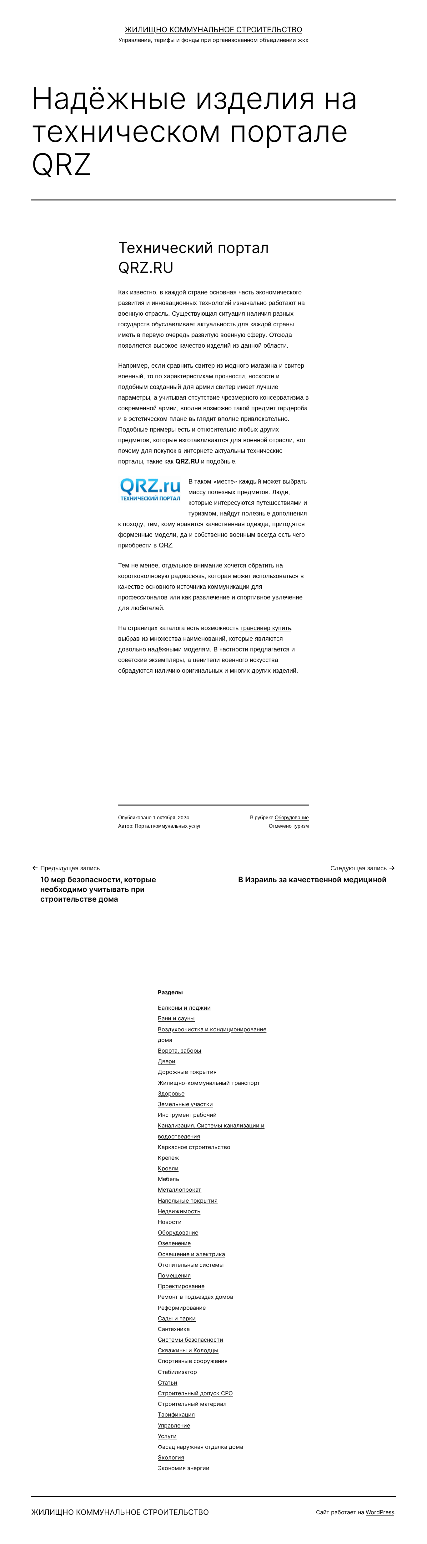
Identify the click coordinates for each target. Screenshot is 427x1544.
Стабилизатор (177, 1372)
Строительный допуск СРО (195, 1393)
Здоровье (171, 1093)
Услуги (167, 1436)
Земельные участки (185, 1104)
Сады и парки (177, 1318)
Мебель (168, 1179)
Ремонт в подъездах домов (195, 1296)
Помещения (174, 1275)
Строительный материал (192, 1404)
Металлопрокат (179, 1189)
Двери (166, 1061)
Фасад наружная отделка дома (200, 1446)
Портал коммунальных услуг (168, 825)
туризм (301, 825)
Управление (174, 1425)
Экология (171, 1457)
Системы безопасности (190, 1339)
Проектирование (181, 1286)
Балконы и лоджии (184, 1007)
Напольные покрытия (188, 1200)
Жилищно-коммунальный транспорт (209, 1083)
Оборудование (292, 817)
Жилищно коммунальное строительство (213, 29)
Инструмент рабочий (187, 1114)
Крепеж (168, 1157)
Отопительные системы (191, 1265)
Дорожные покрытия (187, 1072)
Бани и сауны (176, 1018)
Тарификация (176, 1414)
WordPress (380, 1512)
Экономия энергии (183, 1468)
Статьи (167, 1382)
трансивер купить (265, 627)
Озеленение (174, 1243)
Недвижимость (179, 1211)
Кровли (168, 1168)
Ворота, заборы (179, 1050)
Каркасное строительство (194, 1147)
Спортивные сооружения (193, 1361)
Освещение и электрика (191, 1254)
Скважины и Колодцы (188, 1350)
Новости (170, 1222)
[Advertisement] (213, 729)
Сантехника (174, 1329)
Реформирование (182, 1307)
